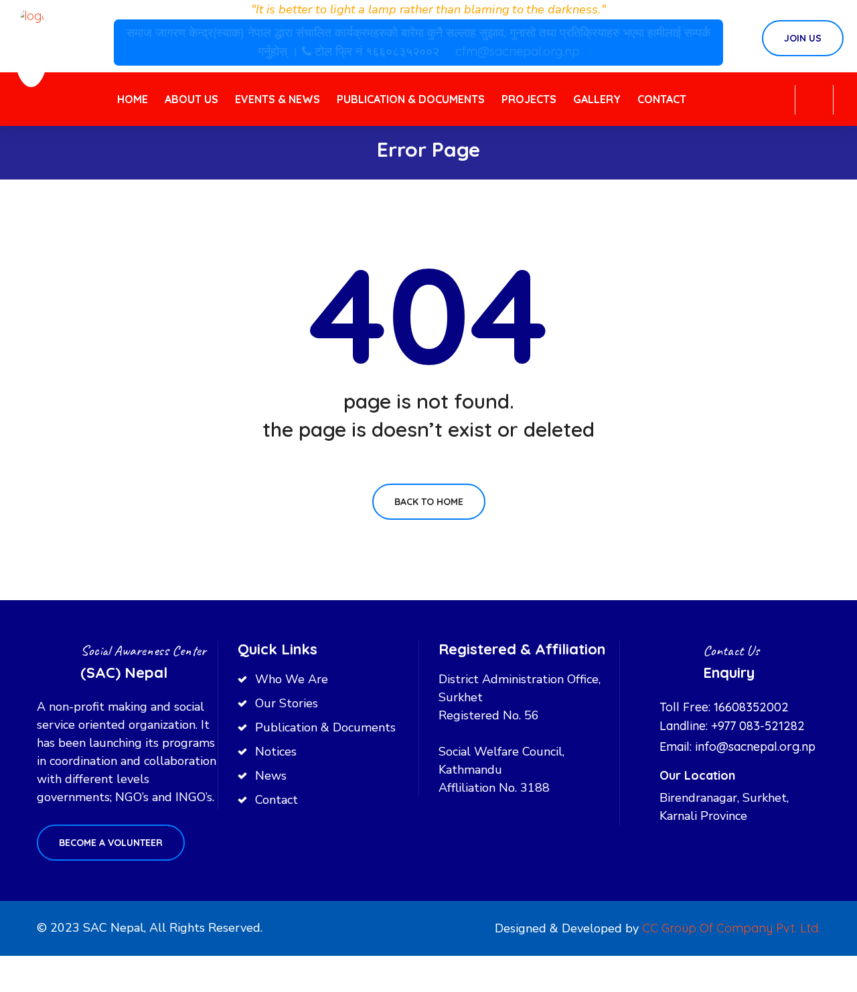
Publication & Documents (411, 99)
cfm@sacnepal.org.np (517, 51)
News (271, 776)
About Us (191, 99)
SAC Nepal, (114, 928)
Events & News (277, 99)
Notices (276, 751)
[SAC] (31, 46)
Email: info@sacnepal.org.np (737, 746)
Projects (528, 99)
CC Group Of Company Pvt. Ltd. (731, 928)
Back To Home (428, 502)
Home (132, 99)
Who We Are (291, 679)
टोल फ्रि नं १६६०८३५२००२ (379, 51)
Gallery (597, 99)
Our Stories (286, 703)
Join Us (803, 38)
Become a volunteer (111, 843)
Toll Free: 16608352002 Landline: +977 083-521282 (732, 716)
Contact (661, 99)
